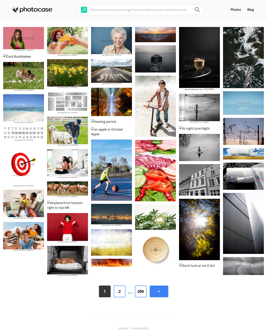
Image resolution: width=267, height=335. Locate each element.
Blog (250, 9)
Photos (235, 9)
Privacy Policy (140, 328)
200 (140, 291)
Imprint (123, 328)
